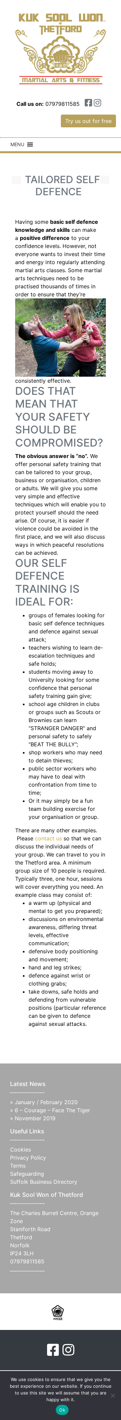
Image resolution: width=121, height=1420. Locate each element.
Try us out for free (88, 121)
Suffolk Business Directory (43, 1181)
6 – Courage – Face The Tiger (52, 1110)
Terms (18, 1165)
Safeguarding (27, 1173)
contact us (48, 838)
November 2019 (35, 1118)
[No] (112, 1395)
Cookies (20, 1149)
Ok (62, 1410)
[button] (17, 144)
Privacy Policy (28, 1157)
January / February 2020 (46, 1102)
